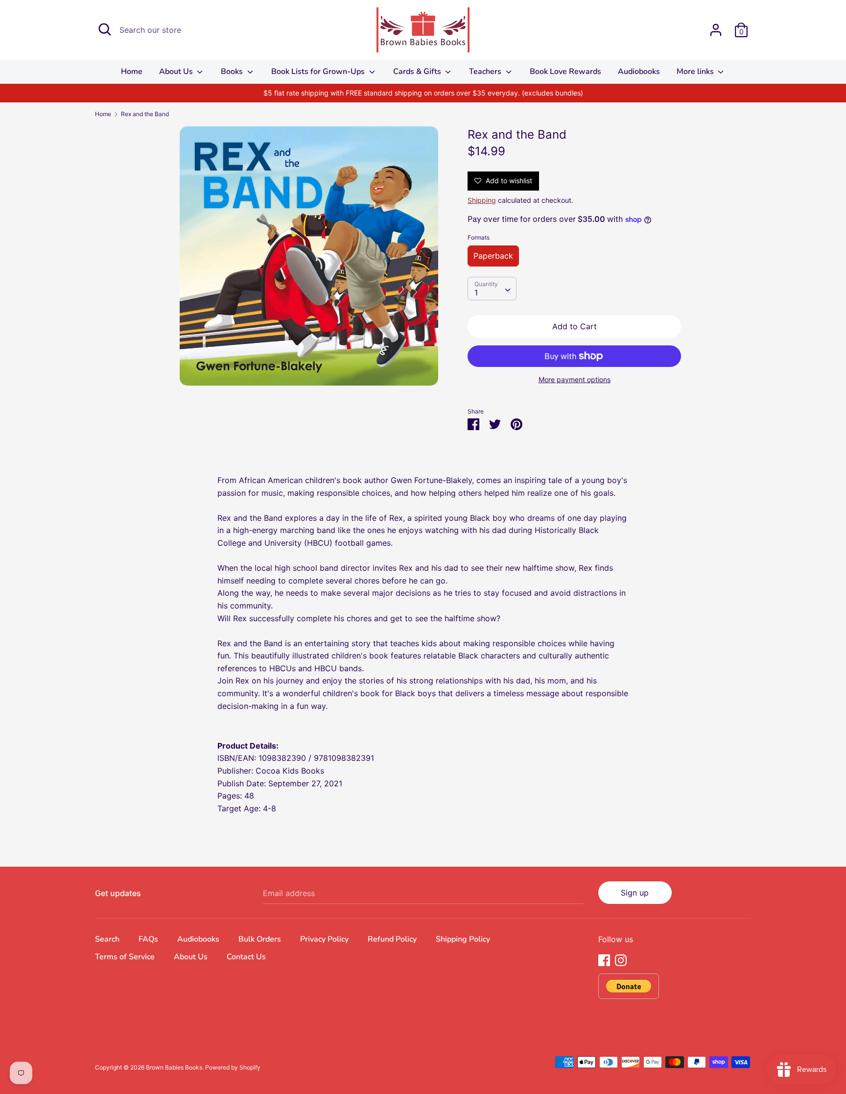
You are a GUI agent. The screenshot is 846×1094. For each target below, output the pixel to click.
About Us (177, 71)
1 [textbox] (476, 292)
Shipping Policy (463, 939)
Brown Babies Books (174, 1067)
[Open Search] (105, 29)
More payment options (575, 379)
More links (696, 71)
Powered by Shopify (232, 1067)
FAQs (148, 939)
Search (107, 939)
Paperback (493, 256)
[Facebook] (604, 959)
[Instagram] (621, 959)
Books (233, 71)
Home (131, 71)
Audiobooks (639, 71)
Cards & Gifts (418, 71)
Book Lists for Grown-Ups (319, 71)
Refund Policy (392, 939)
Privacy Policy (324, 939)
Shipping (482, 200)
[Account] (716, 26)
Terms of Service (125, 956)
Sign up (635, 893)
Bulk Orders (259, 939)
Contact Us (246, 956)
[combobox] (492, 288)
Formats (479, 237)
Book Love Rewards (565, 71)
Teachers (486, 71)
